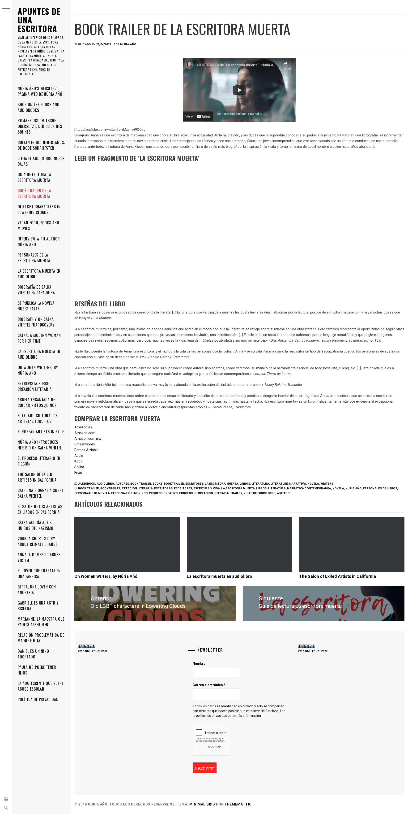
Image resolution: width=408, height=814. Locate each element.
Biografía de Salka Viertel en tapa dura (36, 290)
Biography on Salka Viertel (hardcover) (36, 322)
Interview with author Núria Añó (39, 241)
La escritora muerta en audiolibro (39, 273)
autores (122, 483)
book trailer (140, 483)
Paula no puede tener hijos (37, 670)
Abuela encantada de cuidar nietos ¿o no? (37, 402)
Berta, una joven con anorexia (37, 589)
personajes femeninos (129, 493)
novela (313, 483)
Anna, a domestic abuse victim (39, 557)
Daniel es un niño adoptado (33, 654)
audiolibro (105, 483)
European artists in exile (41, 432)
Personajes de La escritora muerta (34, 257)
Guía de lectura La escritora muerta (34, 177)
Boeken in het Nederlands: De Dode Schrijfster (41, 145)
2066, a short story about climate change (37, 541)
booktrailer (174, 483)
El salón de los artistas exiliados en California (40, 509)
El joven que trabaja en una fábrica (39, 573)
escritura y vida (206, 488)
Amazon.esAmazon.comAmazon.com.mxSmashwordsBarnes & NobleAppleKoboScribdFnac (87, 450)
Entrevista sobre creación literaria (35, 386)
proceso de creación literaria (204, 493)
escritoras (163, 488)
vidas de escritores (259, 493)
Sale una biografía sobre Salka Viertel (41, 493)
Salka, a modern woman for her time (39, 338)
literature (279, 483)
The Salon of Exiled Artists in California (37, 477)
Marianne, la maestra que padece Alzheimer (41, 621)
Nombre (199, 664)
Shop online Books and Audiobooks (39, 107)
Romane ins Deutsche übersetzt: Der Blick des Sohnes (40, 126)
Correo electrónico (209, 685)
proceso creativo (163, 493)
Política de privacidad (38, 699)
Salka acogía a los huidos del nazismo (35, 525)
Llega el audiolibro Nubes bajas (41, 161)
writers (326, 483)
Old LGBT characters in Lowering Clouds (39, 209)
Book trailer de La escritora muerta (34, 193)
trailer (236, 493)
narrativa (297, 483)
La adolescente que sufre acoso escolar (41, 686)
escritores (194, 483)
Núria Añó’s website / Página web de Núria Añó (40, 91)
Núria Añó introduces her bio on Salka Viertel (40, 445)
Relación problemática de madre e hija (41, 638)
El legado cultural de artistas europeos (37, 418)
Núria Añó (128, 44)
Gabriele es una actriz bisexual (38, 605)
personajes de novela (92, 493)
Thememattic (238, 804)
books (157, 483)
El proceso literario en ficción (39, 461)
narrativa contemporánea (309, 488)
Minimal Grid (202, 804)
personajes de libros (380, 488)
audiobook (86, 483)
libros (245, 483)
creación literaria (137, 488)
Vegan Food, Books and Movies (38, 225)
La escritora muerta (221, 483)
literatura (260, 483)
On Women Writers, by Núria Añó (38, 370)
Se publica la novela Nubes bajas (36, 306)
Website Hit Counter (92, 651)
